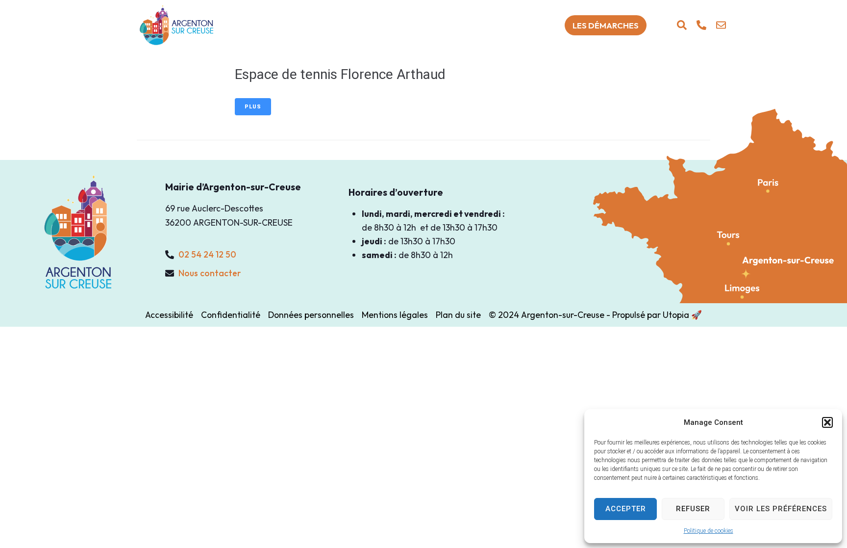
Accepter (625, 508)
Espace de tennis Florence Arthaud (340, 74)
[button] (827, 422)
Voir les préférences (781, 508)
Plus (253, 107)
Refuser (693, 508)
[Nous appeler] (701, 25)
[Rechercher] (682, 25)
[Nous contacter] (721, 25)
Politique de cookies (708, 530)
